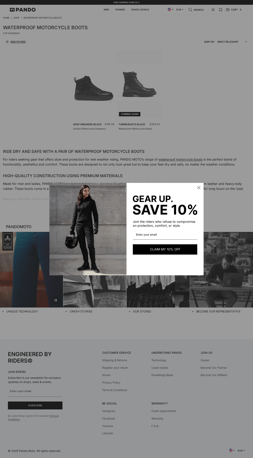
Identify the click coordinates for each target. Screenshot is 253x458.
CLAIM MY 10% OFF (165, 249)
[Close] (199, 187)
